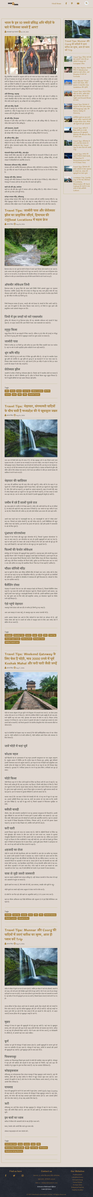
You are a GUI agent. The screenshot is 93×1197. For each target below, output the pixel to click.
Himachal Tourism (34, 394)
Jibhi (6, 391)
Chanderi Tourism (10, 918)
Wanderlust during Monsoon (13, 1151)
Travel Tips (26, 391)
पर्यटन (19, 394)
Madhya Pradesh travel (12, 642)
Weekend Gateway (50, 915)
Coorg (20, 1144)
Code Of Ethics (46, 1189)
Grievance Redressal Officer (46, 1186)
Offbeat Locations (37, 391)
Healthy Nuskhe (77, 1190)
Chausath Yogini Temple (12, 639)
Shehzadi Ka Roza (23, 918)
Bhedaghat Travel (39, 639)
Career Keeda (77, 1182)
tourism (7, 394)
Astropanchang (77, 1180)
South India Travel (10, 1144)
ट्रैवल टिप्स (47, 391)
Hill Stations (43, 1148)
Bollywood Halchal (77, 1187)
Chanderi (8, 915)
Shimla (13, 391)
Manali (19, 391)
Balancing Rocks (27, 639)
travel (14, 394)
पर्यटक (24, 394)
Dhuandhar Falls (19, 635)
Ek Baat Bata (77, 1185)
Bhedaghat (8, 635)
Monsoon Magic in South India (14, 1148)
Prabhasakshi (77, 1175)
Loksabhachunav (77, 1177)
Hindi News (56, 3)
